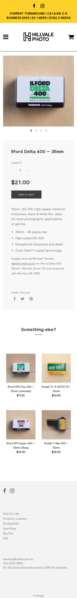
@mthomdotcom (23, 263)
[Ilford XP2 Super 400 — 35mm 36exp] (21, 425)
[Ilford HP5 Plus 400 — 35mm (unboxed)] (21, 368)
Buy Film (8, 533)
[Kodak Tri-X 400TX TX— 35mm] (56, 368)
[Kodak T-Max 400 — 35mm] (56, 425)
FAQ (5, 538)
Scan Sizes (9, 528)
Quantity (16, 162)
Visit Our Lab (11, 514)
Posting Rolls (11, 523)
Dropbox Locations (15, 518)
